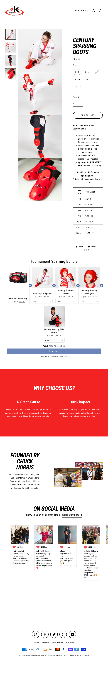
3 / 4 (77, 72)
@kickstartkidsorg (72, 514)
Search (36, 643)
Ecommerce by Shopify (82, 655)
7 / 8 (97, 72)
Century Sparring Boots (42, 293)
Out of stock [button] (54, 351)
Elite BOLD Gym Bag (18, 298)
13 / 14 (78, 87)
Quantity (76, 97)
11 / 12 (89, 79)
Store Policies (57, 643)
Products (45, 643)
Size (75, 65)
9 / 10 (77, 79)
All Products (81, 10)
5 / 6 (87, 72)
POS (70, 655)
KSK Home (70, 643)
